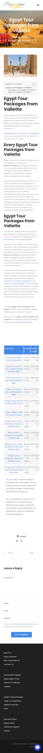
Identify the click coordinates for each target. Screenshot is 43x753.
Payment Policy (10, 719)
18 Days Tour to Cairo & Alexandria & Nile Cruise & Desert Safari (14, 447)
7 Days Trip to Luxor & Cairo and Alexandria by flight (14, 380)
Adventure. (27, 322)
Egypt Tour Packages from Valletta (19, 88)
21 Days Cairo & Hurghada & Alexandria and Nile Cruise (14, 458)
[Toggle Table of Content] (32, 85)
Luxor (19, 133)
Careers (7, 686)
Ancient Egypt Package (19, 40)
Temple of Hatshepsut (22, 281)
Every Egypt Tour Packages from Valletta (21, 90)
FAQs (6, 708)
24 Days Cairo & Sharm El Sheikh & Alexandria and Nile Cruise (13, 470)
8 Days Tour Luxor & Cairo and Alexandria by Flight (14, 392)
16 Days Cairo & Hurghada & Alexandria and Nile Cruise (14, 435)
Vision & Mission (10, 656)
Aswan (24, 133)
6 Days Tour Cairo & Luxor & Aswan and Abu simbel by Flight (14, 369)
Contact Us (8, 664)
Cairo (6, 133)
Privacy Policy (9, 723)
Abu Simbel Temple (16, 284)
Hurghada (34, 133)
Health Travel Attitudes (13, 697)
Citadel (20, 244)
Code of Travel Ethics (12, 701)
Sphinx (29, 239)
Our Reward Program (12, 675)
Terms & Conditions (12, 682)
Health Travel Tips (11, 705)
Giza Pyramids (9, 239)
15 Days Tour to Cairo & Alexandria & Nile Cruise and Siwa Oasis (14, 424)
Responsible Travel (11, 679)
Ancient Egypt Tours (21, 37)
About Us (7, 653)
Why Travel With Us (11, 660)
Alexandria (12, 133)
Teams (7, 731)
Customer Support (11, 727)
